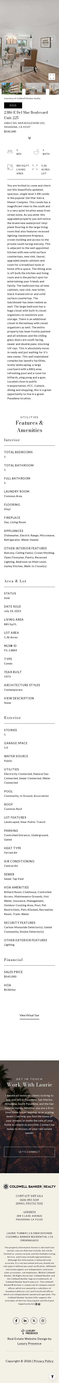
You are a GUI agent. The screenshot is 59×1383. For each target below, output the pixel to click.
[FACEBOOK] (16, 1320)
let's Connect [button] (29, 1151)
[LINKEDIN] (25, 1320)
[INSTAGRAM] (42, 1320)
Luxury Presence (29, 1343)
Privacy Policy (44, 1361)
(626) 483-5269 (29, 1199)
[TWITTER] (34, 1320)
